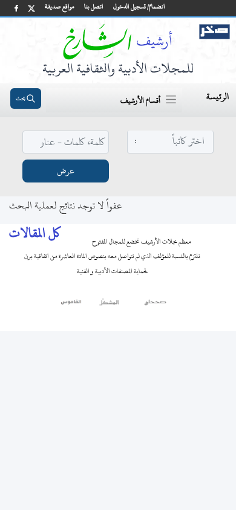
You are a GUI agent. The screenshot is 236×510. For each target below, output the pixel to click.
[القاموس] (71, 305)
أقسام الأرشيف (140, 100)
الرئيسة (217, 96)
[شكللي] (109, 305)
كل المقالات (35, 233)
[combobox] (171, 141)
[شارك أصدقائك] (16, 8)
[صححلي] (155, 305)
